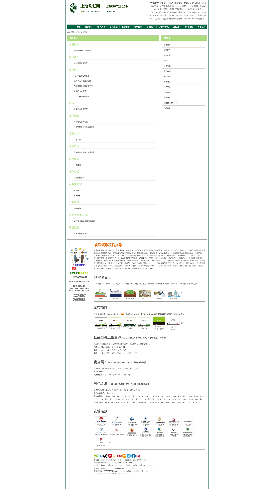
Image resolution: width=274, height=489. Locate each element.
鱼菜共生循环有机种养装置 (84, 152)
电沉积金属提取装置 (81, 76)
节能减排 (74, 202)
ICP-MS (77, 190)
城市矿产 (74, 57)
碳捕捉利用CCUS (78, 214)
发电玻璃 (77, 165)
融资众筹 (189, 27)
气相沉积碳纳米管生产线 (83, 86)
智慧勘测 (138, 27)
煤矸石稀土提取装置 (81, 96)
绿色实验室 (75, 184)
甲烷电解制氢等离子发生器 (84, 127)
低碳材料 (150, 27)
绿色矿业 (74, 69)
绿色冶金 (101, 27)
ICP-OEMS (78, 196)
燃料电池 (77, 208)
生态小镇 (77, 140)
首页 (79, 27)
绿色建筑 (74, 158)
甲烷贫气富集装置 (81, 122)
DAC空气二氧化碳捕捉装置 (84, 221)
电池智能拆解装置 (81, 63)
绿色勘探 (74, 44)
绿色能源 (114, 27)
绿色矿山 (89, 27)
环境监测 (74, 227)
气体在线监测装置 (81, 234)
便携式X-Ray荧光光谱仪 (83, 50)
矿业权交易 (164, 27)
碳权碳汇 (177, 27)
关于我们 (202, 27)
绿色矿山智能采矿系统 (82, 81)
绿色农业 (74, 146)
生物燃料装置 (79, 178)
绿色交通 (74, 171)
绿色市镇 (74, 133)
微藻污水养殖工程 (81, 109)
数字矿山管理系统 (81, 91)
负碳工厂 (74, 103)
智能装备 (126, 27)
